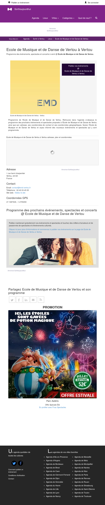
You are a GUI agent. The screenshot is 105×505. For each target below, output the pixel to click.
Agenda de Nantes (82, 467)
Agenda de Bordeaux (54, 464)
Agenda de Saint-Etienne (85, 489)
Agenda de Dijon (53, 478)
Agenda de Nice (81, 471)
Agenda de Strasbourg (84, 485)
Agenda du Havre (53, 485)
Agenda (35, 17)
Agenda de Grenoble (54, 482)
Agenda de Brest (53, 467)
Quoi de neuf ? (84, 17)
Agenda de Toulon (82, 492)
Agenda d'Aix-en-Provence (57, 457)
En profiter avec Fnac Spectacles (52, 407)
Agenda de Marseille (83, 457)
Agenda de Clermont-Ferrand (58, 474)
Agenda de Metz (81, 460)
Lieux (45, 17)
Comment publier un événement (15, 470)
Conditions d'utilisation (16, 475)
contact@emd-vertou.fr (21, 187)
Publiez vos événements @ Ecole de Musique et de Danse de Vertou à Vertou (78, 70)
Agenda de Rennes (82, 478)
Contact (11, 478)
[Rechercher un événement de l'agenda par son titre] (97, 18)
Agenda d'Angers (53, 460)
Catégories (67, 17)
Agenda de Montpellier (84, 464)
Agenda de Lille (52, 489)
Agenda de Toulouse (83, 496)
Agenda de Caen (53, 471)
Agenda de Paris (81, 474)
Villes (54, 17)
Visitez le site (20, 192)
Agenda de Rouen (82, 482)
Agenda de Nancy (53, 496)
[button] (92, 2)
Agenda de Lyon (52, 492)
